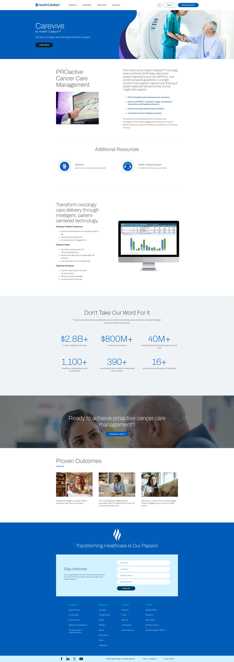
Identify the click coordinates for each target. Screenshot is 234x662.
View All (60, 466)
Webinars (102, 625)
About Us (125, 620)
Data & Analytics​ (74, 610)
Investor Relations (128, 630)
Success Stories (104, 615)
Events (124, 615)
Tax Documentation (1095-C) (155, 630)
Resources (101, 5)
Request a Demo (188, 5)
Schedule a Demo (117, 434)
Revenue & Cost (74, 620)
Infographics (103, 645)
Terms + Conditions (149, 659)
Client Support (150, 620)
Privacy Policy (169, 659)
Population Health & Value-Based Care (75, 631)
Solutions (73, 5)
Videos (101, 640)
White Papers (103, 635)
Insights (101, 620)
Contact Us (149, 615)
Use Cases (87, 5)
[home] (50, 5)
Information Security (152, 625)
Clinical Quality (74, 615)
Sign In (169, 5)
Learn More (44, 45)
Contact (148, 605)
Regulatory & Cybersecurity (78, 625)
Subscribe (126, 588)
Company (116, 5)
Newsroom (125, 610)
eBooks (101, 630)
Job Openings (126, 625)
